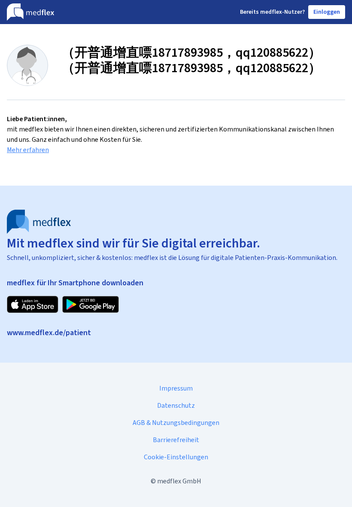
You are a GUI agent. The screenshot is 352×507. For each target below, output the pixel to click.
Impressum (176, 388)
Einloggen (326, 12)
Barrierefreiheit (176, 439)
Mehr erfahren (28, 149)
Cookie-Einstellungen (176, 456)
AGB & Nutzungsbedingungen (176, 422)
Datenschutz (176, 405)
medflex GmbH (179, 481)
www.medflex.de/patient (49, 332)
